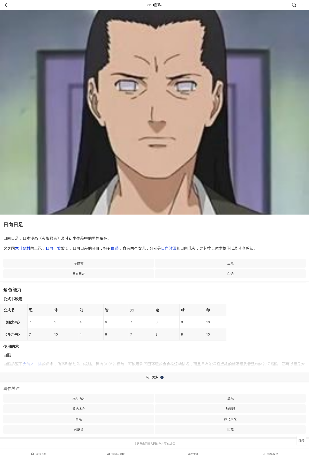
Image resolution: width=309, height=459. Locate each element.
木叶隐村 (22, 248)
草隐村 (78, 263)
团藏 (230, 429)
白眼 (115, 248)
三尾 (230, 263)
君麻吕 (78, 429)
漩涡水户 (78, 409)
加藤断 (230, 409)
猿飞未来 (230, 419)
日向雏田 (168, 248)
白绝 (230, 273)
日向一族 (53, 248)
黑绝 (230, 398)
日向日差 (78, 273)
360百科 (154, 5)
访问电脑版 (118, 454)
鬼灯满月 (78, 398)
